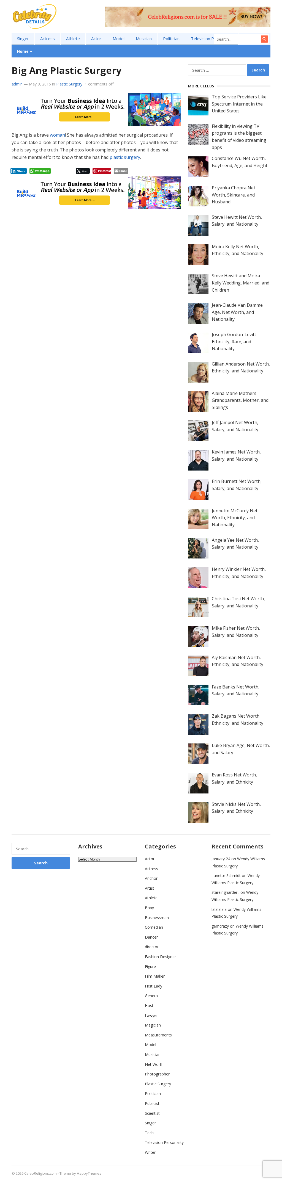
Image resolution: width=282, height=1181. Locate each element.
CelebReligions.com (40, 1173)
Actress (47, 38)
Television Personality (212, 38)
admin (17, 84)
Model (118, 38)
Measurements (158, 1035)
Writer (150, 1152)
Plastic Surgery (69, 84)
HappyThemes (89, 1173)
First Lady (153, 986)
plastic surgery (125, 157)
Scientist (152, 1113)
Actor (96, 38)
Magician (153, 1025)
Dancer (151, 937)
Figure (150, 966)
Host (149, 1005)
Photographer (157, 1074)
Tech (149, 1132)
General (152, 995)
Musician (144, 38)
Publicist (152, 1103)
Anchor (151, 878)
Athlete (73, 38)
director (152, 946)
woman (57, 135)
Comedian (154, 927)
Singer (23, 38)
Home (23, 51)
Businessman (157, 917)
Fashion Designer (160, 956)
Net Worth (154, 1064)
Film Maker (155, 976)
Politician (171, 38)
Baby (149, 907)
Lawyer (151, 1015)
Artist (149, 888)
